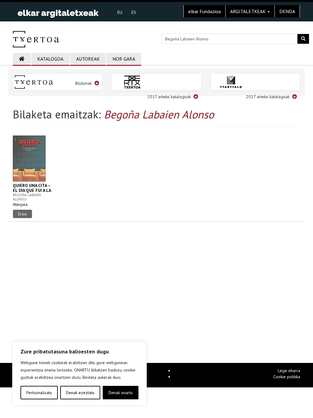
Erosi (22, 214)
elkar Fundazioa (204, 11)
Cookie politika (286, 376)
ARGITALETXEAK (248, 11)
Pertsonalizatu (39, 392)
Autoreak (88, 59)
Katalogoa (50, 59)
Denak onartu (121, 392)
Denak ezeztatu (80, 392)
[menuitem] (119, 12)
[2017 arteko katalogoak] (156, 81)
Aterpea (20, 204)
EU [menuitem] (119, 12)
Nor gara (123, 59)
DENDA (287, 11)
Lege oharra (289, 370)
